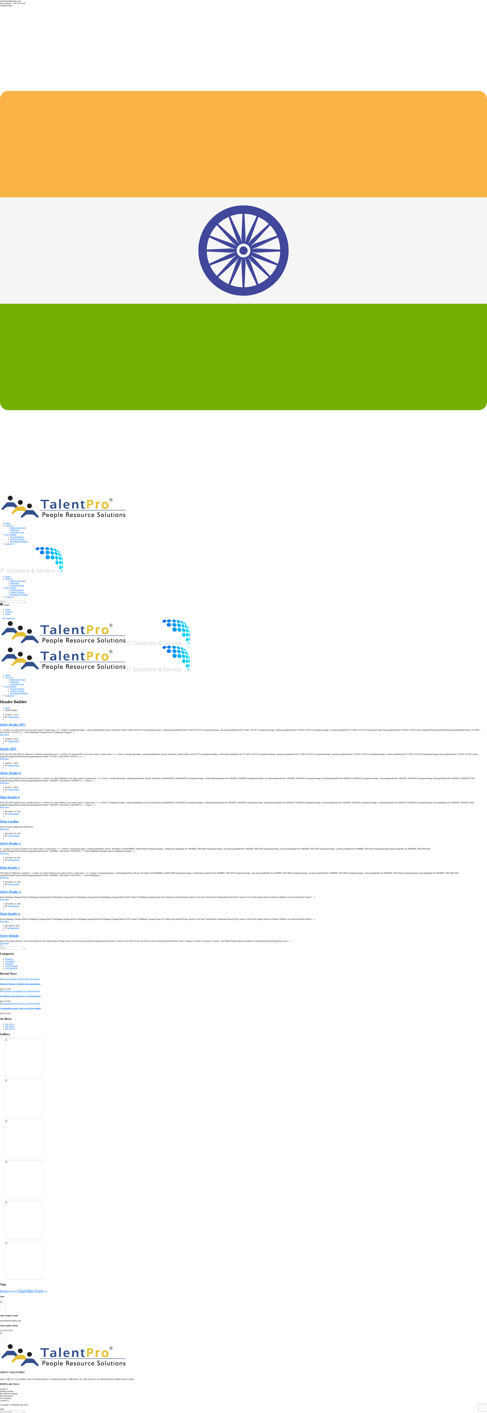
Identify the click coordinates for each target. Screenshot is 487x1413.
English (6, 605)
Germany (9, 611)
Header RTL (8, 748)
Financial (9, 964)
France (8, 609)
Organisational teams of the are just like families (20, 1008)
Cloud (21, 1291)
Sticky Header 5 (10, 843)
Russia (7, 614)
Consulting (10, 961)
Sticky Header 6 (10, 773)
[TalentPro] (63, 644)
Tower (39, 1291)
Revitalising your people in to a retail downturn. (20, 996)
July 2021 (9, 1024)
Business (9, 959)
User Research (11, 968)
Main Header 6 (10, 797)
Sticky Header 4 (10, 891)
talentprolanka (13, 717)
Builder (4, 1291)
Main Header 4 (10, 913)
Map (30, 1291)
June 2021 (10, 1026)
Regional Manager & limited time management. (20, 984)
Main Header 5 (10, 867)
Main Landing (9, 821)
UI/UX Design (11, 966)
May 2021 (10, 1029)
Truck (46, 1291)
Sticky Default (9, 935)
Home (7, 708)
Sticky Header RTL (12, 724)
